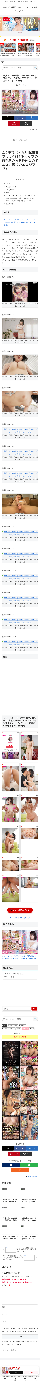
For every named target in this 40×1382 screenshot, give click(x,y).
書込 (34, 1008)
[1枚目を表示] (18, 32)
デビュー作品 (13, 1025)
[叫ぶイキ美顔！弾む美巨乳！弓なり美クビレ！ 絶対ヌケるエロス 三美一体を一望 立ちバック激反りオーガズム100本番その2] (11, 1078)
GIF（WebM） (10, 190)
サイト (4, 1321)
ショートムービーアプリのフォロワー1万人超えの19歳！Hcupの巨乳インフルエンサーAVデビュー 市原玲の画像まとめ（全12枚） (20, 198)
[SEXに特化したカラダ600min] (11, 1053)
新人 (5, 1025)
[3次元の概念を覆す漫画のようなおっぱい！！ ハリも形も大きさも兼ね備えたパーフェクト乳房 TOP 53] (11, 1127)
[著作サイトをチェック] (11, 1165)
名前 (3, 1307)
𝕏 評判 (16, 1372)
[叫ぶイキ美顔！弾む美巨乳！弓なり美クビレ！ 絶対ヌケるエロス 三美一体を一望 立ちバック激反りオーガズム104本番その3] (29, 1127)
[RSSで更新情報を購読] (20, 1170)
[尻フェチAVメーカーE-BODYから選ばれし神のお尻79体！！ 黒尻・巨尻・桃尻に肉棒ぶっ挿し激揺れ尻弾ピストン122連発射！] (29, 1053)
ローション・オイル (9, 1028)
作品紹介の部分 (11, 187)
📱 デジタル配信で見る (20, 910)
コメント (6, 1285)
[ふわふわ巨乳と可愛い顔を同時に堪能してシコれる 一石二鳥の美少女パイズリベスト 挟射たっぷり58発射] (29, 1078)
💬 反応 (31, 1372)
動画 (7, 192)
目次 (17, 180)
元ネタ (8, 184)
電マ (32, 1028)
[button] (26, 123)
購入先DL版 (9, 204)
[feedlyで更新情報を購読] (29, 1165)
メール (4, 1314)
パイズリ (23, 1025)
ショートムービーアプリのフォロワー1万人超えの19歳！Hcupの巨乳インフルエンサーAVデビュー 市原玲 (19, 222)
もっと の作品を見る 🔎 (20, 918)
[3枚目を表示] (21, 32)
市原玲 (26, 1028)
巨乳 (19, 1028)
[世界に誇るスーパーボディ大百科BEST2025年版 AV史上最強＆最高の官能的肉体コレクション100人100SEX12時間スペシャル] (11, 1102)
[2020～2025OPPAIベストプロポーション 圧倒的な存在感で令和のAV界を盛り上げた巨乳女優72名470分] (29, 1102)
